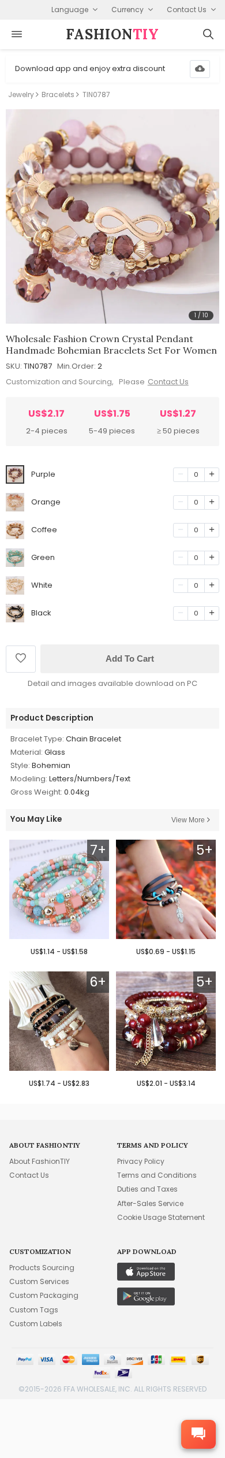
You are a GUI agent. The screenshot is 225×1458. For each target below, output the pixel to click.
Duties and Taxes (147, 1189)
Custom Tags (33, 1310)
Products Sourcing (41, 1267)
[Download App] (200, 69)
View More (188, 820)
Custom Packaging (43, 1295)
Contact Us (168, 381)
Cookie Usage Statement (161, 1217)
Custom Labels (35, 1324)
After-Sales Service (150, 1203)
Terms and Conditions (157, 1175)
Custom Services (39, 1281)
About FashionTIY (39, 1161)
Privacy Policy (140, 1161)
